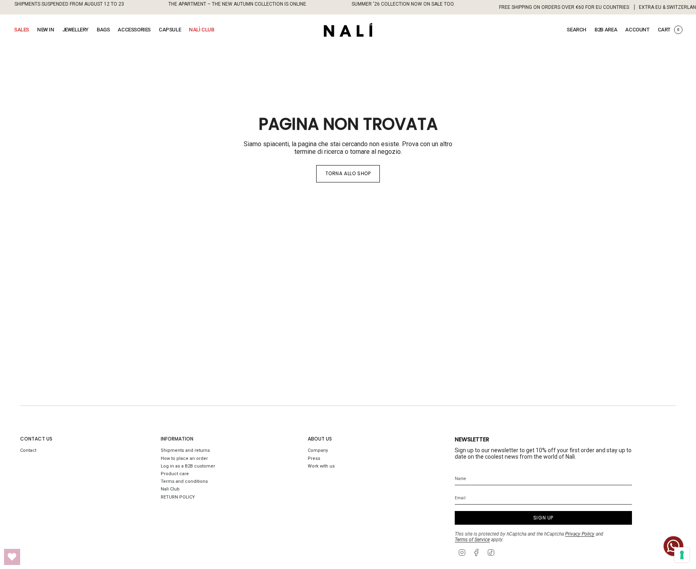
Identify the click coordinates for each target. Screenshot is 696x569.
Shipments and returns (185, 450)
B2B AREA (605, 30)
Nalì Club (170, 489)
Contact (28, 450)
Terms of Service (472, 539)
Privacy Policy (579, 534)
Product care (175, 473)
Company (318, 450)
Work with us (321, 466)
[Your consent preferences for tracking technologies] (682, 555)
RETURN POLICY (178, 497)
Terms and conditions (184, 481)
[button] (21, 30)
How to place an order (184, 458)
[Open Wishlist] (12, 557)
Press (314, 458)
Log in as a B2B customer (188, 466)
